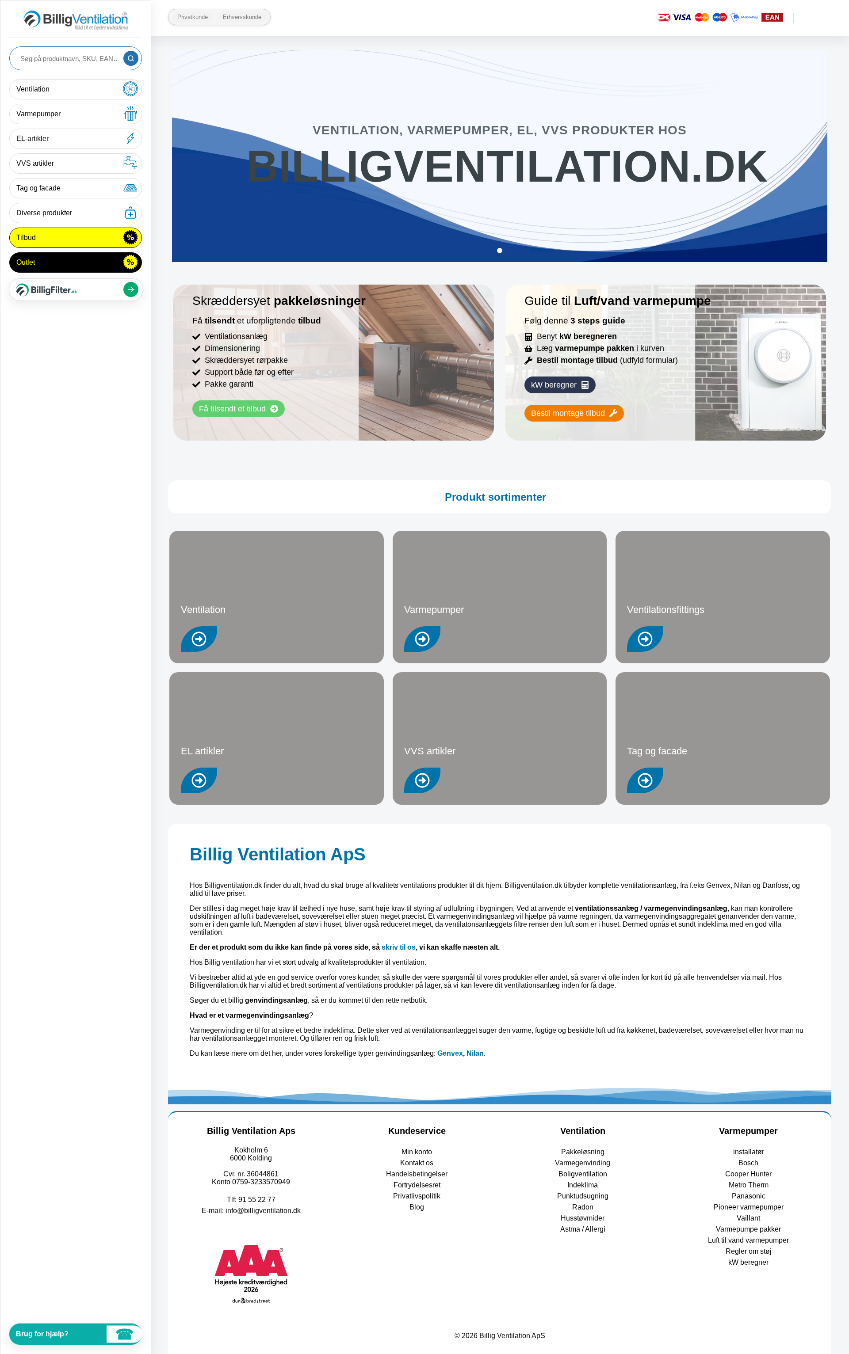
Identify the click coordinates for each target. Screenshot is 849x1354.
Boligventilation (582, 1174)
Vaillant (748, 1218)
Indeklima (582, 1185)
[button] (560, 385)
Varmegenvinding (582, 1163)
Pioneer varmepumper (749, 1207)
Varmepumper (38, 114)
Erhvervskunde (242, 17)
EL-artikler (32, 138)
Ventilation (33, 89)
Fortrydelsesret (417, 1185)
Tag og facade (38, 188)
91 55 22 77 (256, 1199)
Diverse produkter (44, 213)
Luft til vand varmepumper (748, 1240)
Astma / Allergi (582, 1229)
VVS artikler (35, 163)
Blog (416, 1207)
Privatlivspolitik (416, 1196)
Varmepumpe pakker (748, 1229)
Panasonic (748, 1196)
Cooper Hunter (748, 1174)
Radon (582, 1207)
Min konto (417, 1152)
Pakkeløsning (582, 1152)
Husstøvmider (582, 1218)
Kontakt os (416, 1163)
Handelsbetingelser (416, 1174)
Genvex (450, 1053)
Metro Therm (749, 1185)
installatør (748, 1152)
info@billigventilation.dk (263, 1210)
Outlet (25, 262)
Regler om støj (749, 1251)
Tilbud (26, 237)
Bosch (748, 1163)
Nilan (475, 1053)
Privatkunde (192, 17)
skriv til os (399, 947)
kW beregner (748, 1262)
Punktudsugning (582, 1196)
